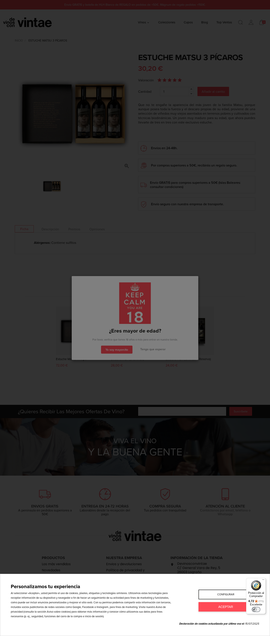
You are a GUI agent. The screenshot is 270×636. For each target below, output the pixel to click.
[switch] (256, 609)
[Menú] (263, 580)
